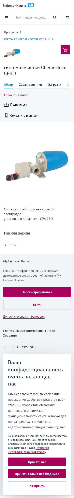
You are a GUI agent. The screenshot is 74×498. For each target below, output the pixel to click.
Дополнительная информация (24, 316)
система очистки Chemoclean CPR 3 (28, 39)
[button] (37, 292)
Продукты (11, 32)
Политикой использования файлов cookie (28, 449)
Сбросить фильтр (16, 95)
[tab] (10, 85)
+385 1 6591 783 (23, 347)
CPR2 (13, 245)
